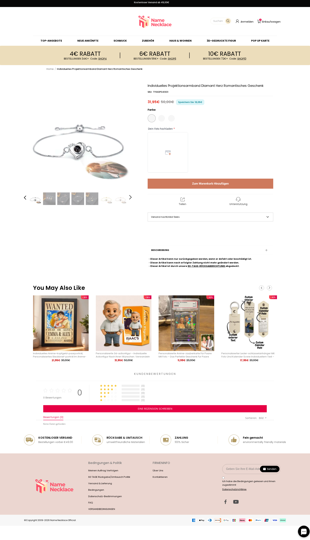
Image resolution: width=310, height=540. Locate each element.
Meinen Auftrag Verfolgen (103, 470)
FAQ (90, 502)
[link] (120, 41)
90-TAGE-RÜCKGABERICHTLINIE (207, 266)
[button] (220, 21)
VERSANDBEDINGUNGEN (101, 509)
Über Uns (158, 470)
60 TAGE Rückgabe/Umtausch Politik (109, 477)
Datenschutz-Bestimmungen (105, 496)
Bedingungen (96, 490)
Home (50, 69)
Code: (98, 58)
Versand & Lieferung (100, 483)
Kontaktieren (160, 477)
